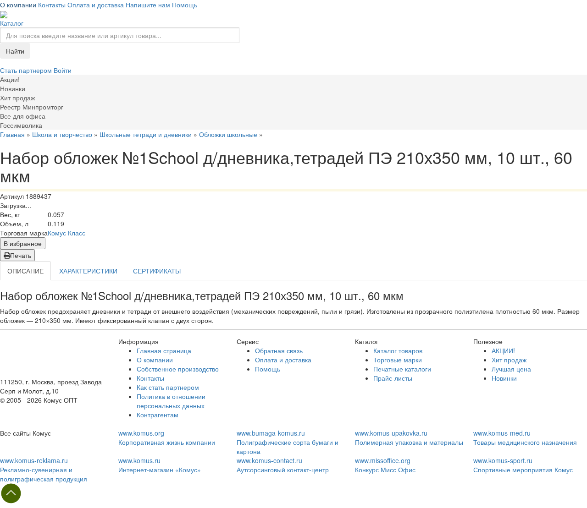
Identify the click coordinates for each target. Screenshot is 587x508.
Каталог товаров (397, 350)
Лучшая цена (511, 368)
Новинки (504, 377)
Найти (15, 50)
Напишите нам (148, 4)
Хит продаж (509, 359)
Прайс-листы (392, 377)
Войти (63, 70)
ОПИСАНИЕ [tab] (25, 270)
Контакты (52, 4)
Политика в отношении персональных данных (171, 401)
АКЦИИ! (503, 350)
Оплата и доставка (95, 4)
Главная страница (164, 350)
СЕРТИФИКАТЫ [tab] (157, 270)
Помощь (184, 4)
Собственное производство (178, 368)
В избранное (23, 243)
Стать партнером (27, 70)
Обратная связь (279, 350)
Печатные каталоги (402, 368)
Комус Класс (66, 232)
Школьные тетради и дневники (146, 134)
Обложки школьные (228, 134)
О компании (18, 4)
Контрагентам (157, 414)
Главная (12, 134)
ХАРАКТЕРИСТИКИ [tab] (88, 270)
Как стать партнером (168, 387)
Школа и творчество (62, 134)
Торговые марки (397, 359)
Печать (20, 255)
